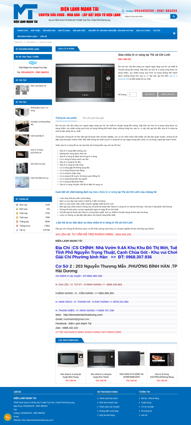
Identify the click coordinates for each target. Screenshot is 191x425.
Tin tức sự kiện (147, 407)
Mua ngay (150, 94)
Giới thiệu (35, 30)
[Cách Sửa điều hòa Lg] (22, 182)
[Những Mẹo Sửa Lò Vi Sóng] (22, 112)
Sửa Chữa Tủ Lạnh (38, 164)
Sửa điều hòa (49, 30)
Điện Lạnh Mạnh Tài (38, 86)
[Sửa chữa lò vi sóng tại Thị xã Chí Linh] (85, 82)
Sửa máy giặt (79, 30)
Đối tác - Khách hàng (150, 398)
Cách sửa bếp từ (37, 136)
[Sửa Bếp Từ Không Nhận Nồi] (22, 126)
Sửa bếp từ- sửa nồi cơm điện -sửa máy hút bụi (110, 30)
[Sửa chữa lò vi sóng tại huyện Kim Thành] (101, 358)
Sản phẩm (31, 42)
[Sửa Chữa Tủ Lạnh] (22, 168)
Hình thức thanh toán (108, 402)
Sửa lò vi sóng (143, 30)
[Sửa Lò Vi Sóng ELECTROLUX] (22, 154)
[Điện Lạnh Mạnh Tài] (22, 90)
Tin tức (156, 30)
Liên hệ (43, 36)
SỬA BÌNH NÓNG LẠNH (27, 36)
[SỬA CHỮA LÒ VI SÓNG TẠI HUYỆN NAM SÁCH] (131, 358)
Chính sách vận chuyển (109, 407)
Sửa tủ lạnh (64, 30)
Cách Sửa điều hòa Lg (39, 178)
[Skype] (33, 63)
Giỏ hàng (174, 33)
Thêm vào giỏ (168, 94)
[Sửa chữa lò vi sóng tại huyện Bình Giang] (70, 358)
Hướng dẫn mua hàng (108, 411)
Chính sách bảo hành (108, 398)
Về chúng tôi (146, 411)
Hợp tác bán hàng (107, 415)
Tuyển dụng (146, 402)
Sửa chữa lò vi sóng (105, 191)
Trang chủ (22, 30)
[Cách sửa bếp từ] (22, 140)
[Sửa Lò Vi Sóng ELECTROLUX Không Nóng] (162, 358)
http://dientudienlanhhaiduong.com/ (38, 420)
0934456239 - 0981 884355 (155, 11)
